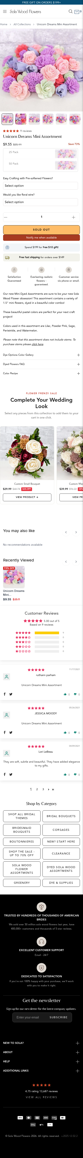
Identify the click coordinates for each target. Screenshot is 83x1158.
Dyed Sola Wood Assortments (61, 869)
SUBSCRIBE (59, 1017)
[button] (11, 131)
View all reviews (41, 1097)
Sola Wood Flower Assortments (21, 869)
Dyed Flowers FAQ (14, 364)
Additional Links (16, 1071)
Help (6, 1061)
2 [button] (37, 789)
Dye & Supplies (61, 883)
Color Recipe (10, 373)
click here (37, 344)
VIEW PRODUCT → (27, 497)
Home (3, 24)
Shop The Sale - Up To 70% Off (22, 854)
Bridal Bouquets (61, 816)
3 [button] (43, 789)
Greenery (22, 883)
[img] (36, 670)
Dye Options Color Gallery (18, 355)
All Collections (22, 24)
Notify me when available (41, 238)
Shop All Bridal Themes (21, 816)
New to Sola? (13, 1043)
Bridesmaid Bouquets (21, 830)
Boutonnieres (22, 842)
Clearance (61, 854)
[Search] (70, 11)
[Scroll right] (76, 532)
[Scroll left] (66, 532)
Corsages (61, 830)
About (8, 1052)
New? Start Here (61, 842)
